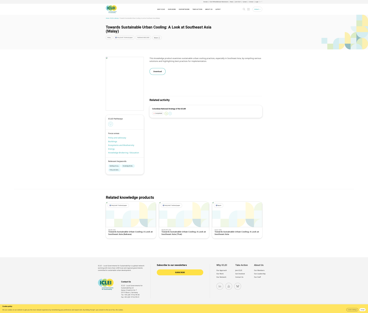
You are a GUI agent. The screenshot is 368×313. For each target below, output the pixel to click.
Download (157, 71)
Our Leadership (260, 274)
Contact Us (239, 277)
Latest (218, 9)
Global (256, 9)
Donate (205, 2)
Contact (251, 2)
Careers (245, 2)
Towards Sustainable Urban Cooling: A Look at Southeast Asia (237, 232)
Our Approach (221, 270)
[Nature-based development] (166, 113)
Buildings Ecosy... (114, 166)
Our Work (172, 9)
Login (256, 2)
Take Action (197, 9)
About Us (208, 9)
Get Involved (240, 274)
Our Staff (257, 277)
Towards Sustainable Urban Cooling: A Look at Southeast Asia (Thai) (183, 232)
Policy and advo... (114, 170)
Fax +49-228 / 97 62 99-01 (130, 297)
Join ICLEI (238, 2)
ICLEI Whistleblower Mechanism (219, 2)
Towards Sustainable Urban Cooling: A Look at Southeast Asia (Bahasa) (130, 232)
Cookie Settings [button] (352, 310)
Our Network (184, 9)
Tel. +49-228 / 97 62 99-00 (130, 295)
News (231, 2)
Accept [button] (362, 310)
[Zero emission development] (110, 124)
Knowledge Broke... (128, 166)
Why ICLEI (161, 9)
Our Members (259, 270)
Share (156, 38)
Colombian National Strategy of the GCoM (169, 109)
